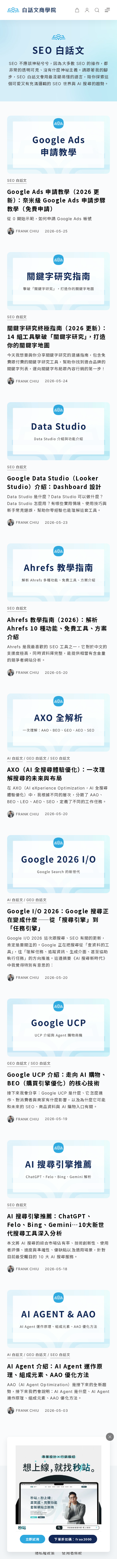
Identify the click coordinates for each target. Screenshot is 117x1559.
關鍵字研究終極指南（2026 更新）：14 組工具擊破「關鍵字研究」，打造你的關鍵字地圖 (57, 336)
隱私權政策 (45, 1553)
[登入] (87, 10)
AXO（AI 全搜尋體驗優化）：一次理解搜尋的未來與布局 (56, 773)
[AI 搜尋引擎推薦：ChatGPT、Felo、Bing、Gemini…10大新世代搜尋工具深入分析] (58, 1169)
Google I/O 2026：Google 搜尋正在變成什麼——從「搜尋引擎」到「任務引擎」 (58, 919)
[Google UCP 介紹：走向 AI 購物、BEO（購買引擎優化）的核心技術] (58, 1028)
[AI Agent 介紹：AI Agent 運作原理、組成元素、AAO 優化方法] (58, 1319)
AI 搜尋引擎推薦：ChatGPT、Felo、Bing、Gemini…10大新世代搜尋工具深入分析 (56, 1224)
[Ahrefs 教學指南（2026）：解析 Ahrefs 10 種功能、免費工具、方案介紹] (58, 572)
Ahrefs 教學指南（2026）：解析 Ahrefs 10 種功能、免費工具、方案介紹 (57, 628)
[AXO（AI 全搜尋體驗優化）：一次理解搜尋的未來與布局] (58, 722)
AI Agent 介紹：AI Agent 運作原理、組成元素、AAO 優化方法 (55, 1370)
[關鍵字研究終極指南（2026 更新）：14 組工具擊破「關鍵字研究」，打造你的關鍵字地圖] (58, 281)
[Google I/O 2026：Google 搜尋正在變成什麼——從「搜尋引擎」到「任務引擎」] (58, 864)
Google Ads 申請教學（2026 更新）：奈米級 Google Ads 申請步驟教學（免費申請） (56, 200)
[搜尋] (97, 10)
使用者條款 (72, 1553)
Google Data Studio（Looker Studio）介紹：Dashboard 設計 (54, 482)
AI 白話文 (15, 758)
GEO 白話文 (36, 758)
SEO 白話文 (17, 180)
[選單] (107, 10)
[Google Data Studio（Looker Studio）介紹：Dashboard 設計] (58, 431)
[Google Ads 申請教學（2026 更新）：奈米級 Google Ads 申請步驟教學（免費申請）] (58, 145)
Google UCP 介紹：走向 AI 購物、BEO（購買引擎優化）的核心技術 (57, 1078)
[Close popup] (110, 1437)
